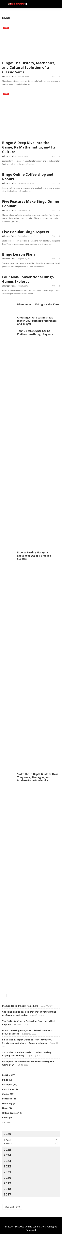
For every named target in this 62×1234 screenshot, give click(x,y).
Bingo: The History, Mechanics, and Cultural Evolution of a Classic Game (28, 67)
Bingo (6, 28)
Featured (7, 1098)
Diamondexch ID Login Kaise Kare (38, 304)
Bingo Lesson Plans (18, 254)
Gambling (7, 1103)
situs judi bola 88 (12, 1207)
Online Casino (9, 1112)
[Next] (9, 995)
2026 (7, 1133)
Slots (5, 1122)
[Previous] (4, 995)
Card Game (8, 1089)
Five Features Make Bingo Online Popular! (30, 203)
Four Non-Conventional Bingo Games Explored (28, 279)
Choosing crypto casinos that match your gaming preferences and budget (37, 321)
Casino (5, 1093)
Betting (6, 1075)
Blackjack (7, 1084)
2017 (7, 1194)
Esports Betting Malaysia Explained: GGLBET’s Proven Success (34, 556)
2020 (7, 1177)
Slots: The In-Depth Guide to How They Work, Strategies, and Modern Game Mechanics (37, 777)
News (5, 1108)
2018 (7, 1188)
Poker (5, 1117)
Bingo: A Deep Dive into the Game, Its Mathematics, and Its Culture (29, 147)
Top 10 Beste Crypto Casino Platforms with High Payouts (35, 332)
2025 (7, 1149)
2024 (7, 1155)
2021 (7, 1172)
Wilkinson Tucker (9, 76)
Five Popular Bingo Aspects (25, 231)
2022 (7, 1166)
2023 (7, 1160)
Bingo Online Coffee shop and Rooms (27, 176)
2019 (7, 1183)
